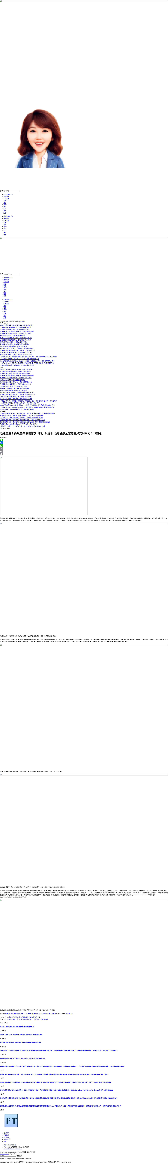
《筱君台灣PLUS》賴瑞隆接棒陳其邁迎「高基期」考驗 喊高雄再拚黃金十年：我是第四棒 (28, 357)
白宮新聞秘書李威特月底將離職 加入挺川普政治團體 (17, 365)
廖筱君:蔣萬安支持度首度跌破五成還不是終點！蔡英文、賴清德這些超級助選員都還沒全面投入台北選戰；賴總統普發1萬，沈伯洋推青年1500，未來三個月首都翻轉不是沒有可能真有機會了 (58, 1098)
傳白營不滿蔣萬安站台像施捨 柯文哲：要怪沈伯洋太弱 (17, 350)
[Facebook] (84, 442)
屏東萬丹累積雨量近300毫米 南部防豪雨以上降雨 (15, 333)
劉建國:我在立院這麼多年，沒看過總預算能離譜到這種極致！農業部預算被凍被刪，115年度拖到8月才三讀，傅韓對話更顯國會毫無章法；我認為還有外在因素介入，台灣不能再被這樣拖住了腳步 (60, 1106)
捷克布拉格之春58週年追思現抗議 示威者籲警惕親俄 (17, 331)
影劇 (1, 428)
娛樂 (5, 213)
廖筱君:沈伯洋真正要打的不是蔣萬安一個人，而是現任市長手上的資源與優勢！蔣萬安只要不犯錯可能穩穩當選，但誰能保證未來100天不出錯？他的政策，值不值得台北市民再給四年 (56, 1090)
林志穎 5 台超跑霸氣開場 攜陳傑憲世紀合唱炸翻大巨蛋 (17, 1026)
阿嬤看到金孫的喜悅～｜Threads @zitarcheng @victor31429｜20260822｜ (22, 1058)
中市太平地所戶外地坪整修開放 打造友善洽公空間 (24, 1017)
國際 (5, 203)
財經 (5, 206)
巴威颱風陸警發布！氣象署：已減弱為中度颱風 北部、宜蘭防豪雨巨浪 (22, 420)
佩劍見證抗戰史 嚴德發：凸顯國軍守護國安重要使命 (17, 348)
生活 (5, 208)
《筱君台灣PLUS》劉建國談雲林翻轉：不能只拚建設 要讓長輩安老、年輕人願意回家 (27, 363)
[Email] (84, 451)
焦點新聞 (6, 196)
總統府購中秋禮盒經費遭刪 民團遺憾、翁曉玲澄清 (16, 352)
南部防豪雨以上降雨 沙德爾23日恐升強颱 (13, 342)
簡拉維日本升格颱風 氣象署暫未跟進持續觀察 (14, 344)
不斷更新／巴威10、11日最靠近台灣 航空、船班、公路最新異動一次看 (22, 426)
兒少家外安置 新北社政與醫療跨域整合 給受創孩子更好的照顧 (27, 1019)
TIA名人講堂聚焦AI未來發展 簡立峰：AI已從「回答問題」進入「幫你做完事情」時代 (27, 361)
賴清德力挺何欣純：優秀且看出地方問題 (12, 336)
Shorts (5, 204)
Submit (19, 1155)
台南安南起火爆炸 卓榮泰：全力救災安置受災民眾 (16, 354)
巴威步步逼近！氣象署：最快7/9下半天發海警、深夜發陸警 (18, 424)
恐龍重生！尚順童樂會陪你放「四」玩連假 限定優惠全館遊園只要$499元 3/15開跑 (30, 1013)
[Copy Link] (84, 448)
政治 (5, 201)
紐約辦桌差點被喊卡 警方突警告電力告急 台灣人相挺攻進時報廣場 (20, 1042)
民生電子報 (69, 1013)
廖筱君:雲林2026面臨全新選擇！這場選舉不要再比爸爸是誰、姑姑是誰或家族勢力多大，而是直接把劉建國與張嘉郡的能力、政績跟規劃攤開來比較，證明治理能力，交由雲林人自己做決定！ (59, 1050)
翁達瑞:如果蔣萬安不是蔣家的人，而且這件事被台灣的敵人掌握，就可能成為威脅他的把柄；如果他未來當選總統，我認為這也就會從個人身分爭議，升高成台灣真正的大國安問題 (55, 1082)
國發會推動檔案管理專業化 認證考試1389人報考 (15, 340)
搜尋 (1, 191)
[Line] (84, 440)
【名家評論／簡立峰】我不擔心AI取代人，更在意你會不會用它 (19, 359)
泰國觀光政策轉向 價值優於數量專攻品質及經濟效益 (16, 325)
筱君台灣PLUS (8, 194)
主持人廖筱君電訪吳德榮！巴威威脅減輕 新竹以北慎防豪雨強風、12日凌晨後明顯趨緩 (27, 413)
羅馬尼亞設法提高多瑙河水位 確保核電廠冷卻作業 (16, 338)
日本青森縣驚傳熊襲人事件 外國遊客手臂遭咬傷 (15, 327)
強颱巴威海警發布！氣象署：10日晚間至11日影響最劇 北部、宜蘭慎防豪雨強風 (25, 422)
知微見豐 (6, 198)
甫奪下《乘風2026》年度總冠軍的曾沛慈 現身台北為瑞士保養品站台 (21, 1034)
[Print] (84, 454)
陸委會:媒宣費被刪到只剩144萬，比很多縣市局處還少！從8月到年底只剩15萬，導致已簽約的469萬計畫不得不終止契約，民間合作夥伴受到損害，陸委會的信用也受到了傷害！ (54, 1074)
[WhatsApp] (84, 445)
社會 (5, 211)
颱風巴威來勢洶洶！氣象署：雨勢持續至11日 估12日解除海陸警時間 (21, 415)
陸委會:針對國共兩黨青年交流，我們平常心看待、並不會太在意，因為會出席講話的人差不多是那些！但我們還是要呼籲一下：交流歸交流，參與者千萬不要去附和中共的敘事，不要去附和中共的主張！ (62, 1066)
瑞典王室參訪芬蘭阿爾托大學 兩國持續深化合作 (15, 329)
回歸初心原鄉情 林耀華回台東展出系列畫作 (13, 346)
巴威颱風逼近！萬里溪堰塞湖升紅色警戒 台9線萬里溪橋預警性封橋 (21, 418)
